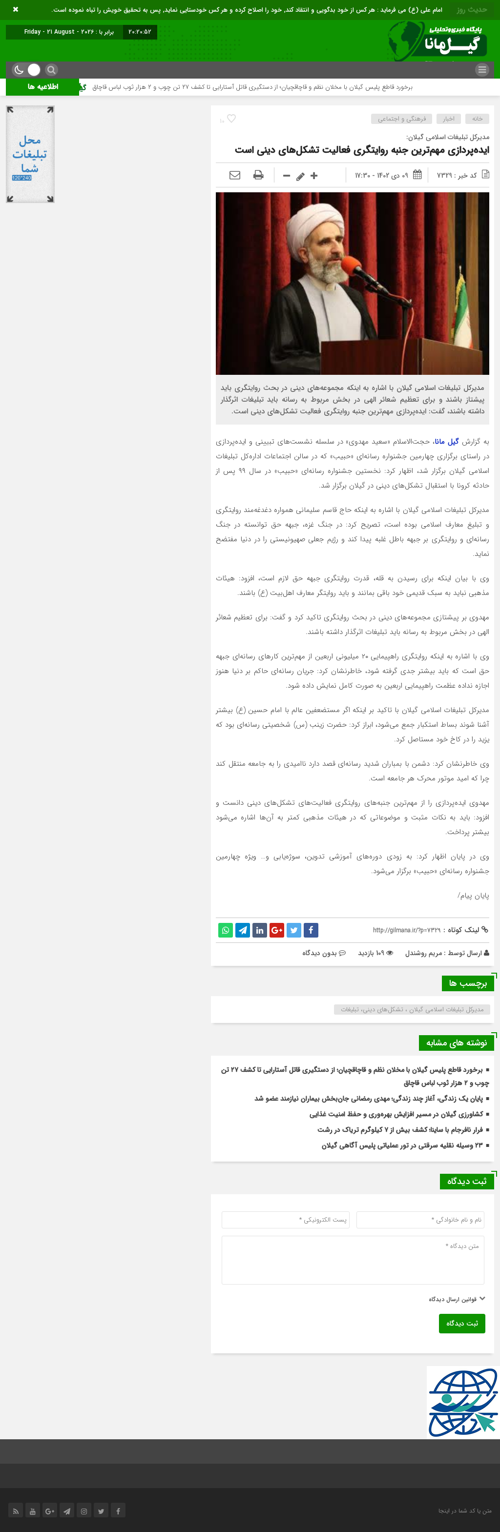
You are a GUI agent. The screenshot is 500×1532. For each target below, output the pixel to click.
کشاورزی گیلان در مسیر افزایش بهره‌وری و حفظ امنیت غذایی (396, 1114)
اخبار (449, 119)
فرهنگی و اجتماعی (402, 119)
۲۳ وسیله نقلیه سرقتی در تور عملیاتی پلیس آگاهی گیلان (402, 1145)
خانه (477, 119)
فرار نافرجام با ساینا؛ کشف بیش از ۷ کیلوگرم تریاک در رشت (400, 1129)
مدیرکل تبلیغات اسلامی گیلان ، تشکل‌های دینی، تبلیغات (412, 1009)
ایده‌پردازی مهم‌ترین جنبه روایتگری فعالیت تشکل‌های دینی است (362, 150)
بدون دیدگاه (319, 953)
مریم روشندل (423, 953)
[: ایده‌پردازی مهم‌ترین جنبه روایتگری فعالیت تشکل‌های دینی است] (235, 176)
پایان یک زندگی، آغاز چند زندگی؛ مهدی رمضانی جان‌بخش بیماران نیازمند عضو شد (368, 1098)
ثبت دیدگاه (462, 1323)
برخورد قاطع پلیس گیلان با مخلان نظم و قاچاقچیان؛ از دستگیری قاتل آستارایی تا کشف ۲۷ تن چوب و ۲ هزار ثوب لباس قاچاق (291, 87)
